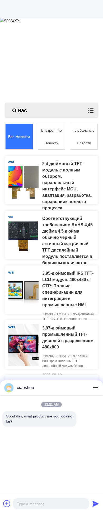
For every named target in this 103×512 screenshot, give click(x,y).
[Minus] (95, 388)
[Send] (95, 503)
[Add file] (7, 503)
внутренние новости (51, 136)
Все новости (19, 137)
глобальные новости (84, 136)
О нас (19, 110)
